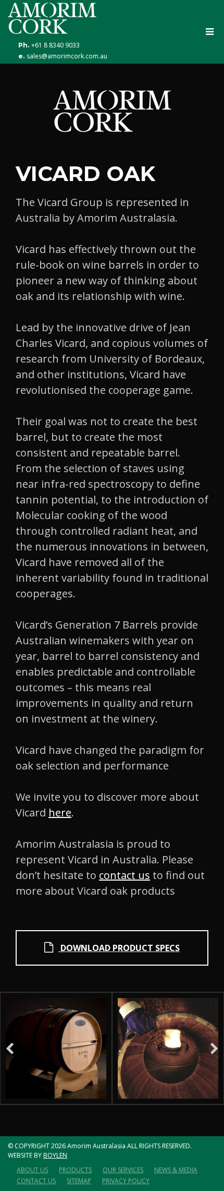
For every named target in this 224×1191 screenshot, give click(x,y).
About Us (32, 1169)
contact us (124, 875)
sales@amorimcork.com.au (67, 56)
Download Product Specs (119, 948)
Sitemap (79, 1180)
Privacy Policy (126, 1180)
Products (75, 1169)
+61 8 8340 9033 (55, 45)
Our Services (123, 1169)
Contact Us (36, 1180)
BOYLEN (55, 1155)
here (59, 812)
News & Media (175, 1169)
